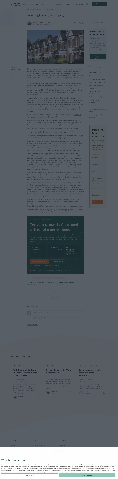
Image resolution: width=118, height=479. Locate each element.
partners (10, 464)
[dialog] (59, 463)
